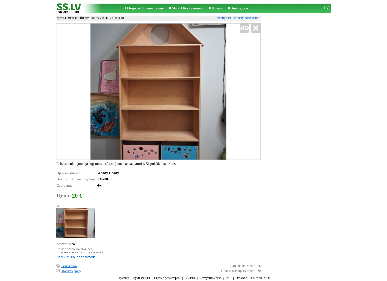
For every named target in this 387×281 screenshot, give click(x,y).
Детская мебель (67, 17)
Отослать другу (71, 271)
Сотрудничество (210, 278)
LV (326, 8)
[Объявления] (68, 9)
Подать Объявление (145, 8)
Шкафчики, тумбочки (95, 17)
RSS (228, 278)
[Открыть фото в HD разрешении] (158, 91)
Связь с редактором (167, 278)
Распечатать (69, 266)
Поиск (217, 8)
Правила (123, 278)
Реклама (190, 278)
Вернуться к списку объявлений (238, 17)
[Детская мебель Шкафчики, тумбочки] (75, 223)
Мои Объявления (188, 8)
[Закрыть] (255, 28)
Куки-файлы (141, 278)
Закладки (239, 8)
